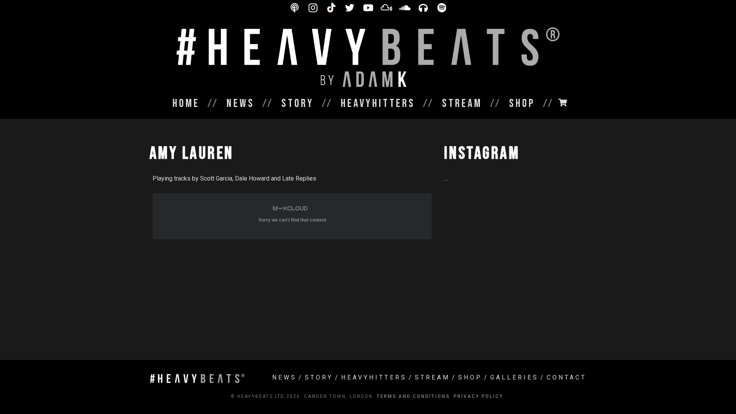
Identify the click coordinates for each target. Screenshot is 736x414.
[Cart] (562, 102)
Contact (566, 377)
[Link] (368, 57)
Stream (432, 377)
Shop (470, 377)
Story (319, 377)
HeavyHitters (374, 377)
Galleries (514, 377)
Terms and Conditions (413, 396)
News (284, 377)
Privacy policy (478, 396)
